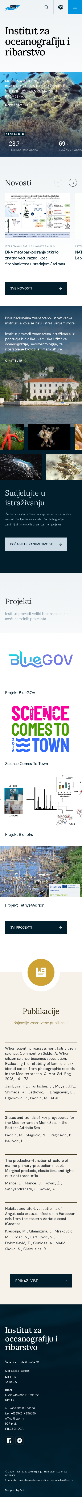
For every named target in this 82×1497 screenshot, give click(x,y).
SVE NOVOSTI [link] (21, 288)
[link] (60, 7)
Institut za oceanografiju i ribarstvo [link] (31, 1338)
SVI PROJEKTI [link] (21, 927)
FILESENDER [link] (14, 1429)
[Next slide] (73, 183)
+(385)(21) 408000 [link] (22, 1408)
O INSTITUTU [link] (13, 361)
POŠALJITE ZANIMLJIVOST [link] (31, 544)
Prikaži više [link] (26, 1280)
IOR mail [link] (11, 1423)
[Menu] (75, 7)
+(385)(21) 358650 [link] (23, 1413)
